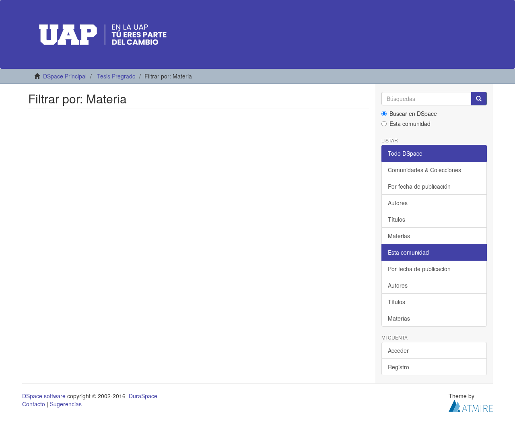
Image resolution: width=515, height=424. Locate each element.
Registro (398, 367)
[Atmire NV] (471, 405)
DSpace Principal (65, 76)
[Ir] (479, 98)
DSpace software (44, 396)
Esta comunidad (410, 123)
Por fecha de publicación (419, 186)
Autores (398, 203)
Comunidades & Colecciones (424, 170)
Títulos (396, 219)
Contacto (33, 404)
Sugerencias (66, 404)
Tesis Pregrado (116, 76)
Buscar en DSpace (413, 113)
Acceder (398, 350)
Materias (399, 236)
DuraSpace (143, 396)
